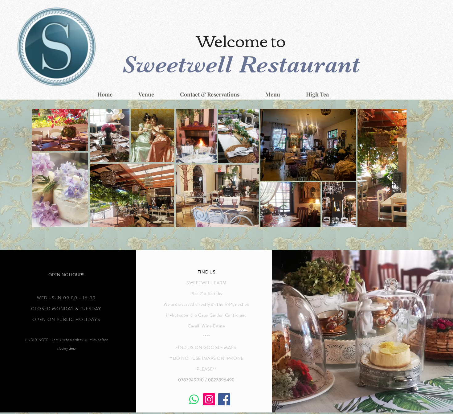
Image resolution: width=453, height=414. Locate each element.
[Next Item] (395, 168)
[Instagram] (209, 399)
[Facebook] (224, 399)
